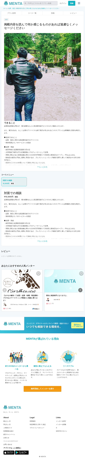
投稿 (52, 13)
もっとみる (43, 167)
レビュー (73, 13)
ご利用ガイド (7, 428)
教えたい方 (7, 421)
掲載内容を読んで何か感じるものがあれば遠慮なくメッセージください (37, 8)
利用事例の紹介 (8, 431)
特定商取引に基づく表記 (38, 424)
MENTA (43, 456)
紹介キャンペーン (9, 434)
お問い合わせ (7, 444)
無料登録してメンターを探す (42, 388)
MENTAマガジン (61, 431)
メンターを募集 (61, 424)
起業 (6, 19)
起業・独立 (11, 8)
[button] (80, 290)
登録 (71, 3)
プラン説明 (11, 13)
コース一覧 (32, 13)
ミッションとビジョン (10, 441)
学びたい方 (7, 424)
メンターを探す (61, 421)
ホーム (5, 8)
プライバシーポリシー (37, 428)
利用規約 (33, 421)
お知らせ (6, 438)
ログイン (63, 3)
